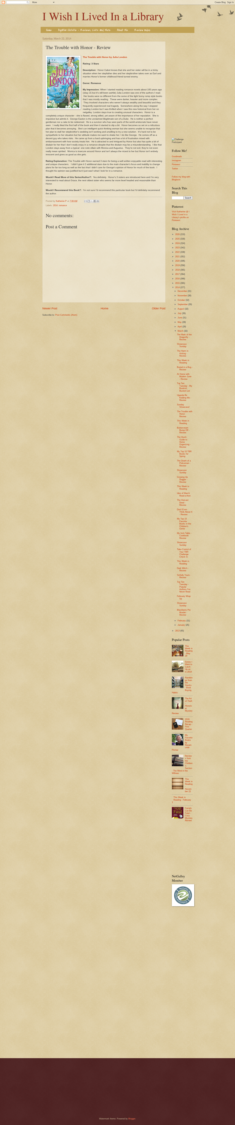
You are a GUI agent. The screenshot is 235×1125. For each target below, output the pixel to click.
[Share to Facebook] (94, 201)
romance (63, 205)
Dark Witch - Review (182, 569)
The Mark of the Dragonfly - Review (184, 337)
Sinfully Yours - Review (184, 576)
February (182, 620)
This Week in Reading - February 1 (181, 799)
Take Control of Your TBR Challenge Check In (184, 553)
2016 (177, 278)
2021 (177, 256)
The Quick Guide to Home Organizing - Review (184, 442)
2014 (55, 205)
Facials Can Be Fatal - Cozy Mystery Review (188, 814)
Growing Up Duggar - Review (182, 479)
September (183, 304)
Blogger (131, 1118)
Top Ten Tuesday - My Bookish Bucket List (184, 387)
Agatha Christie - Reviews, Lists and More (84, 30)
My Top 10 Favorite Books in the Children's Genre (184, 524)
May (180, 322)
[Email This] (85, 201)
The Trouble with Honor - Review (184, 414)
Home (49, 30)
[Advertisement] (182, 85)
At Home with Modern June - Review (184, 376)
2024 (177, 243)
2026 (177, 234)
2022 (177, 252)
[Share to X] (91, 201)
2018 (177, 270)
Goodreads (177, 156)
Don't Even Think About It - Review (184, 512)
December (183, 291)
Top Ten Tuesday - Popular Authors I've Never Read (183, 587)
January (182, 625)
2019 (177, 265)
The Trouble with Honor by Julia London (105, 57)
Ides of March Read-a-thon (184, 494)
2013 (177, 630)
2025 (177, 239)
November (183, 295)
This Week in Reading (183, 361)
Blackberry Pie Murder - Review (184, 612)
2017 (177, 274)
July (180, 313)
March (181, 331)
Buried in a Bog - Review (184, 368)
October (182, 300)
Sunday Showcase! (183, 405)
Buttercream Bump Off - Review (183, 430)
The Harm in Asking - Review (182, 353)
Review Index (142, 30)
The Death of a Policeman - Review (184, 463)
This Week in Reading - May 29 (188, 651)
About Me (122, 30)
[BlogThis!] (88, 201)
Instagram (176, 160)
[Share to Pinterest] (97, 201)
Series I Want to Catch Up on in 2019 (188, 667)
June (180, 317)
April (180, 326)
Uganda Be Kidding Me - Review (184, 397)
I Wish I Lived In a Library (103, 15)
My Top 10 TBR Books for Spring (184, 454)
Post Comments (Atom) (66, 315)
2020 (177, 261)
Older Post (158, 308)
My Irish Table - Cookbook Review (184, 535)
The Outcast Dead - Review (182, 502)
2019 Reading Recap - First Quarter (188, 724)
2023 (177, 247)
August (181, 309)
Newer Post (49, 308)
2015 (177, 283)
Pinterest (176, 164)
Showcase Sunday (182, 345)
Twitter (175, 168)
